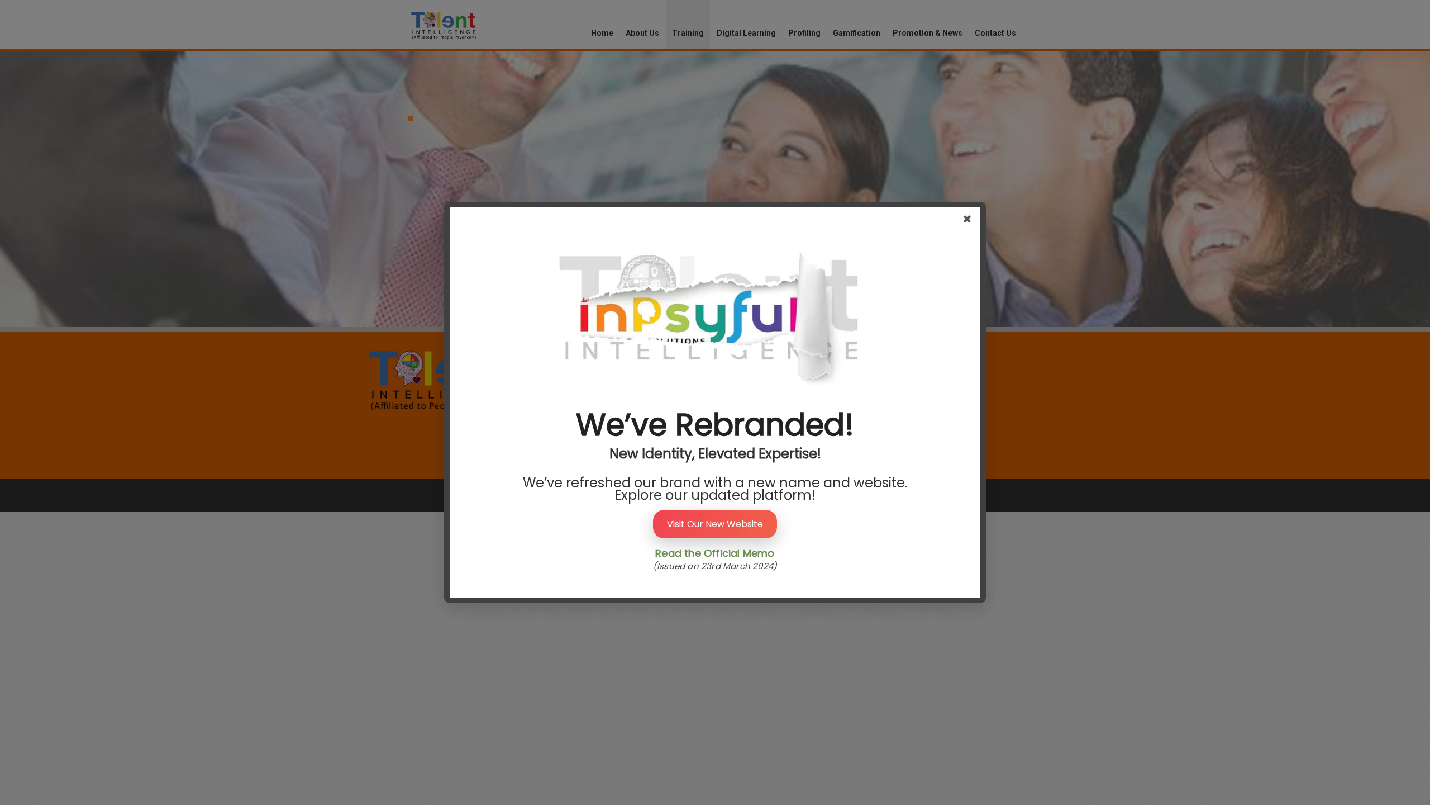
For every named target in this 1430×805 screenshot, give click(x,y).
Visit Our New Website (715, 524)
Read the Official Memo (714, 553)
